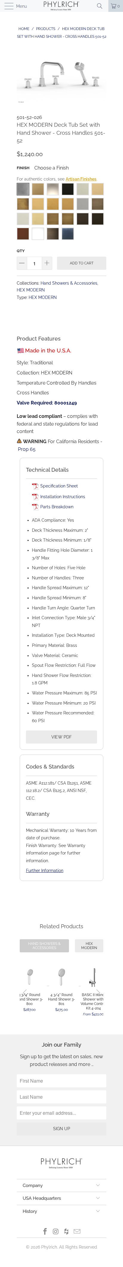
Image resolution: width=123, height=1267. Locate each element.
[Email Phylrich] (77, 1232)
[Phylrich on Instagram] (55, 1232)
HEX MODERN (31, 289)
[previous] (26, 992)
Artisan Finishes (81, 179)
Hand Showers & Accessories (69, 283)
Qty (21, 251)
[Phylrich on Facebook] (45, 1232)
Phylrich (49, 1247)
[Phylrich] (61, 6)
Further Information (44, 870)
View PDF (61, 737)
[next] (97, 992)
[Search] (101, 6)
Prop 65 (27, 449)
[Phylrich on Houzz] (66, 1232)
